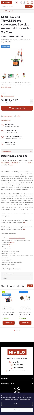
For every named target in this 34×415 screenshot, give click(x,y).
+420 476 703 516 (18, 368)
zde (29, 400)
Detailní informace (6, 87)
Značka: (6, 120)
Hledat (29, 6)
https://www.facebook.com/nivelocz (18, 371)
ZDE (24, 222)
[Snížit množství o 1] (31, 102)
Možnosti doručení (9, 96)
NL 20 (11, 165)
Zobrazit (8, 323)
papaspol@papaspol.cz (18, 362)
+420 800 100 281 (18, 365)
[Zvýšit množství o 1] (31, 100)
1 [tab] (14, 330)
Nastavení (17, 404)
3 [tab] (17, 330)
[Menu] (31, 2)
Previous (28, 285)
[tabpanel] (8, 308)
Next (31, 285)
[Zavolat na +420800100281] (21, 2)
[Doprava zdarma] (25, 298)
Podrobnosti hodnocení (24, 40)
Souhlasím (17, 410)
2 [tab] (16, 330)
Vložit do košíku (18, 108)
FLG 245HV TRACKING (9, 163)
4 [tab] (19, 330)
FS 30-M (30, 163)
